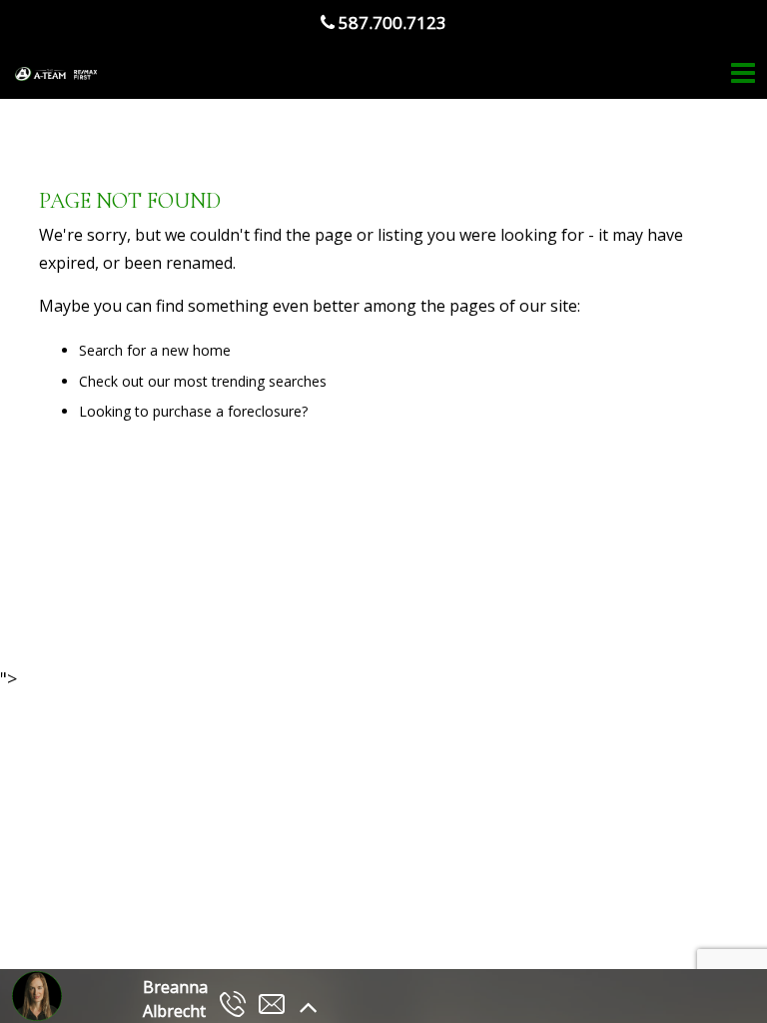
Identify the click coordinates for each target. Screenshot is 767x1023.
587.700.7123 (390, 22)
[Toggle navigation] (743, 73)
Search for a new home (155, 350)
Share (371, 611)
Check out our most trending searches (203, 381)
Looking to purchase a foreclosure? (193, 411)
